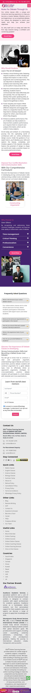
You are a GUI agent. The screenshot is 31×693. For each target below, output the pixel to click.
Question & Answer (11, 511)
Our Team (8, 524)
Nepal (7, 569)
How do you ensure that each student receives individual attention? (14, 326)
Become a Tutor (10, 513)
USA (6, 577)
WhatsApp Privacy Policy (13, 493)
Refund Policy (9, 483)
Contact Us (8, 508)
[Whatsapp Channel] (14, 460)
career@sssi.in (10, 453)
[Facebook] (4, 460)
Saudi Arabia (9, 556)
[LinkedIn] (11, 460)
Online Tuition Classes (12, 541)
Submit (15, 414)
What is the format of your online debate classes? (12, 300)
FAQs (7, 519)
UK (6, 579)
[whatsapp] (28, 678)
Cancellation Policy (11, 486)
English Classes (10, 470)
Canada (7, 561)
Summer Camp (10, 478)
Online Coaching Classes (13, 544)
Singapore (8, 559)
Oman (7, 564)
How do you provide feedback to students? (12, 340)
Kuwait (7, 567)
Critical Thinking (10, 238)
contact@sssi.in (10, 2)
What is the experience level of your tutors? (13, 333)
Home (7, 531)
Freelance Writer (10, 521)
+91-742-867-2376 (24, 2)
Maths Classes (10, 468)
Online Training (10, 536)
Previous (3, 194)
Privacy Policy (9, 488)
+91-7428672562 (11, 450)
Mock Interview (10, 534)
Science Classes (10, 473)
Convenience (8, 247)
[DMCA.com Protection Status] (22, 460)
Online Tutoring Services (13, 546)
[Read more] (15, 691)
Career (7, 516)
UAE (6, 574)
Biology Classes (10, 476)
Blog (6, 501)
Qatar (7, 572)
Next (27, 194)
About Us (8, 481)
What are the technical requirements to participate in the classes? (14, 320)
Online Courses (10, 539)
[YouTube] (9, 460)
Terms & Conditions (11, 491)
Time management (11, 234)
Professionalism (9, 243)
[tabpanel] (15, 194)
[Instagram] (6, 460)
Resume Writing (10, 503)
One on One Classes (11, 549)
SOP (6, 506)
